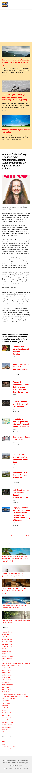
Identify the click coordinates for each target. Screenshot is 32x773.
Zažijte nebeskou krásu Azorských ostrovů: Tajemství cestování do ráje (16, 62)
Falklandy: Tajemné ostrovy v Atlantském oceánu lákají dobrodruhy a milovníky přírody (14, 97)
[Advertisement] (16, 25)
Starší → (28, 535)
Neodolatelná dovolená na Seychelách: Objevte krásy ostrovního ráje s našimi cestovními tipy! (15, 558)
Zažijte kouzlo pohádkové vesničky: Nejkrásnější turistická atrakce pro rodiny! (14, 590)
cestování (4, 75)
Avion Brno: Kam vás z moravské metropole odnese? (21, 366)
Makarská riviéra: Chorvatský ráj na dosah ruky (20, 474)
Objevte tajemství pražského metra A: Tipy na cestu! (21, 403)
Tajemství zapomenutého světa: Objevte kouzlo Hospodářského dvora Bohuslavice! (21, 387)
